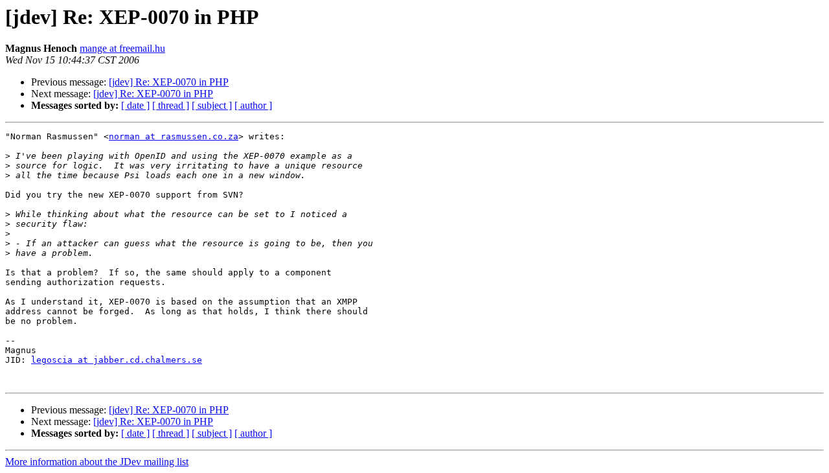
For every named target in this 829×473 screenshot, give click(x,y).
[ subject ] (212, 105)
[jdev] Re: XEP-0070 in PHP (169, 81)
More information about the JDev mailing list (96, 461)
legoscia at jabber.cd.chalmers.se (116, 360)
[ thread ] (170, 105)
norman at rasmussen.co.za (173, 136)
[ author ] (253, 105)
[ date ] (135, 105)
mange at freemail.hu (122, 48)
